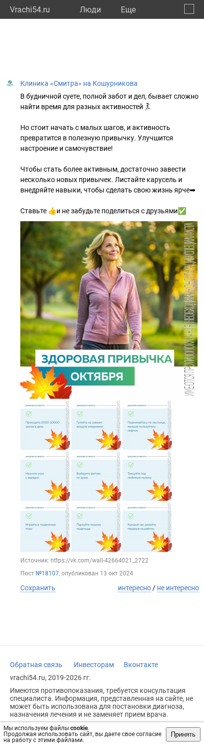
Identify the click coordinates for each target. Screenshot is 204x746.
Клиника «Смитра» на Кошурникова (79, 83)
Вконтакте (141, 665)
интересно (134, 588)
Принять (183, 734)
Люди (90, 9)
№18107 (47, 573)
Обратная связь (36, 665)
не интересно (178, 588)
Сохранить (37, 588)
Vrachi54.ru (30, 9)
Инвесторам (94, 665)
